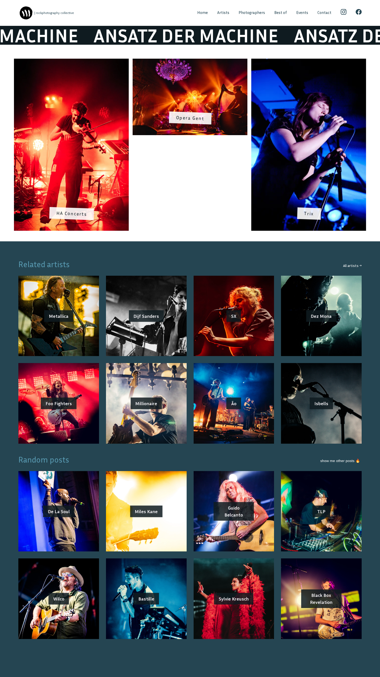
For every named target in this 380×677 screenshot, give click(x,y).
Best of (280, 12)
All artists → (352, 265)
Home (202, 12)
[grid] (190, 146)
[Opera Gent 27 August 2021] (190, 62)
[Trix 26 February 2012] (308, 62)
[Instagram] (344, 13)
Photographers (252, 12)
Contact (324, 12)
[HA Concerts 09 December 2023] (71, 62)
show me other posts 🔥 (340, 461)
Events (302, 12)
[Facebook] (359, 13)
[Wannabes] (26, 13)
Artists (223, 12)
